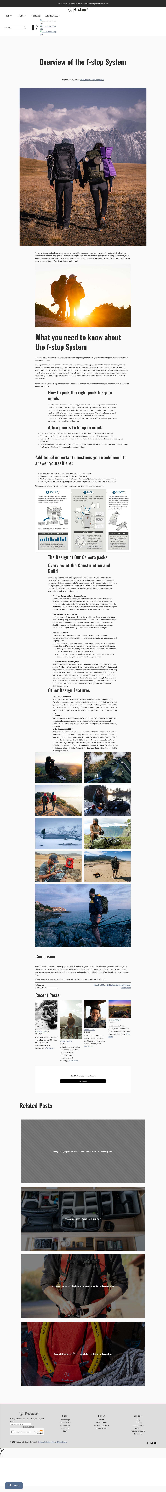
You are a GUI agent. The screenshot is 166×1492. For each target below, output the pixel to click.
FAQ (138, 1420)
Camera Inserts (65, 1422)
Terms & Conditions (59, 1442)
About (101, 1420)
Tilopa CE (35, 16)
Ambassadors (101, 1422)
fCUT (65, 1431)
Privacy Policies (44, 1442)
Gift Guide (65, 1428)
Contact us (83, 1081)
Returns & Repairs (138, 1431)
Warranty (138, 1428)
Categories (39, 985)
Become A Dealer (101, 1428)
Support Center (138, 1425)
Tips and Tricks (98, 80)
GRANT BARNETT (42, 1031)
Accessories (65, 1425)
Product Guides (85, 80)
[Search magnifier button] (24, 27)
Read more (50, 1048)
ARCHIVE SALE (52, 16)
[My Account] (33, 27)
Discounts (138, 1434)
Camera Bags (65, 1420)
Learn (20, 16)
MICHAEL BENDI (66, 1041)
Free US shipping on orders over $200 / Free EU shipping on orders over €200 (83, 4)
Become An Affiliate (101, 1425)
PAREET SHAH (89, 1029)
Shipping (138, 1422)
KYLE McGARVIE (115, 1020)
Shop (7, 16)
